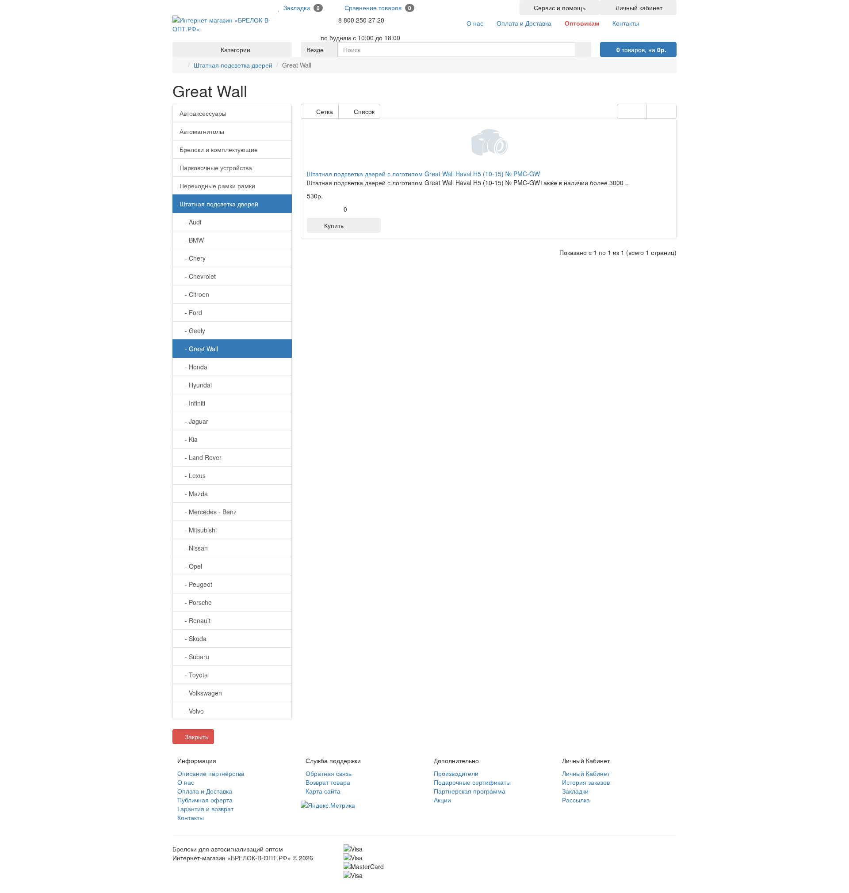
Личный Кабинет (586, 773)
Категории (234, 49)
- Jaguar (194, 421)
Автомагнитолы (202, 131)
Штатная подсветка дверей (233, 65)
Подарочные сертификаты (472, 782)
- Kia (189, 439)
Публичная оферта (205, 799)
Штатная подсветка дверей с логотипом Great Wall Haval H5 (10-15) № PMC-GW (423, 173)
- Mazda (194, 493)
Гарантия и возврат (205, 808)
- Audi (190, 221)
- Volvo (192, 711)
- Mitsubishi (198, 529)
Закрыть (195, 736)
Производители (456, 773)
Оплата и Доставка (204, 791)
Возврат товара (328, 782)
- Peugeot (196, 584)
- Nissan (194, 547)
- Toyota (194, 674)
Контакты (190, 817)
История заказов (586, 782)
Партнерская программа (469, 791)
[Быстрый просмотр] (358, 225)
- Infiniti (192, 403)
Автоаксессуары (203, 113)
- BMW (192, 240)
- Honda (193, 366)
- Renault (195, 620)
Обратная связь (329, 773)
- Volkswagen (201, 692)
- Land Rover (201, 457)
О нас (185, 782)
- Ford (191, 312)
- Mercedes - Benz (208, 511)
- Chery (193, 258)
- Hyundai (196, 384)
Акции (442, 799)
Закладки (575, 791)
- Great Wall (199, 348)
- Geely (192, 330)
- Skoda (193, 638)
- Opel (191, 566)
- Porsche (196, 602)
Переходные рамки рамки (217, 185)
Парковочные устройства (216, 167)
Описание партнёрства (211, 773)
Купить (332, 225)
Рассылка (576, 799)
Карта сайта (323, 791)
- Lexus (193, 475)
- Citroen (194, 294)
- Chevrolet (198, 276)
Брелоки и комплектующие (219, 149)
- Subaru (194, 656)
